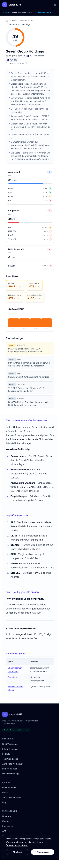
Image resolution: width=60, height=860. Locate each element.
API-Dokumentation (11, 797)
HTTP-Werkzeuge (10, 773)
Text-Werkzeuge (10, 759)
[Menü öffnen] (55, 4)
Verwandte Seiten (16, 653)
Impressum (7, 826)
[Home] (7, 20)
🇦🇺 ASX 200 (12, 60)
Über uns (6, 816)
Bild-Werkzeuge (9, 768)
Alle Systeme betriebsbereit (17, 730)
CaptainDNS (15, 4)
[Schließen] (56, 12)
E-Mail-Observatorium (22, 20)
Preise (5, 792)
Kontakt (6, 821)
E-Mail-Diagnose (10, 749)
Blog (4, 802)
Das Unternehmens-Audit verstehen (26, 420)
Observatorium (9, 787)
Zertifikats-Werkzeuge (12, 764)
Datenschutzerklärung (17, 845)
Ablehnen (17, 852)
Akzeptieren (43, 852)
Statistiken (13, 677)
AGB (4, 831)
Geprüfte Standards (17, 515)
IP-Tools (6, 754)
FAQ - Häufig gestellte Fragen (22, 592)
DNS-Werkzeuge (10, 744)
